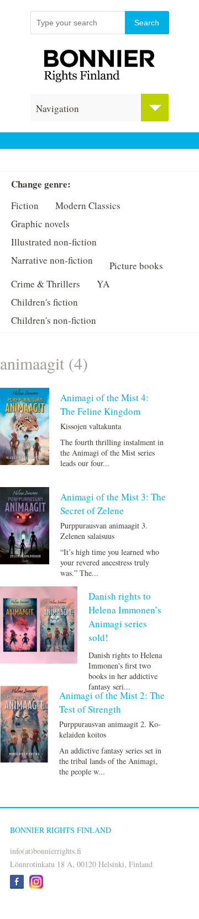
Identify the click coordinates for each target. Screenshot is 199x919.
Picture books (136, 265)
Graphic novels (40, 223)
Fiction (25, 205)
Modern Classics (88, 205)
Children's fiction (44, 302)
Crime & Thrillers (45, 283)
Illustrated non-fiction (54, 242)
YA (103, 283)
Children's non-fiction (53, 320)
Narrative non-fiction (52, 260)
